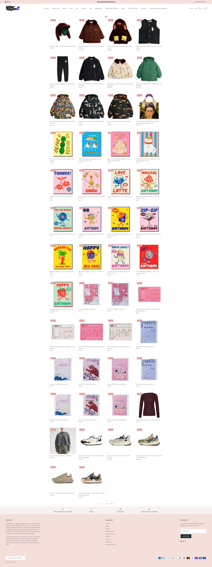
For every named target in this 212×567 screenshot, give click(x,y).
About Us (108, 539)
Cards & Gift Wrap (133, 8)
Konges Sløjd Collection (111, 8)
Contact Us (109, 542)
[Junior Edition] (12, 8)
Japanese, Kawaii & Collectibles (158, 8)
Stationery (144, 8)
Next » (112, 504)
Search (108, 523)
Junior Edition (13, 562)
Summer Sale (55, 8)
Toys (90, 8)
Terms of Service (111, 534)
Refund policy (110, 531)
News (107, 526)
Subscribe (186, 536)
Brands (64, 8)
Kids (77, 8)
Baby (71, 8)
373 (107, 504)
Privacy (108, 536)
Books (123, 8)
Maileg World (98, 8)
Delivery (108, 529)
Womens (83, 8)
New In (47, 8)
